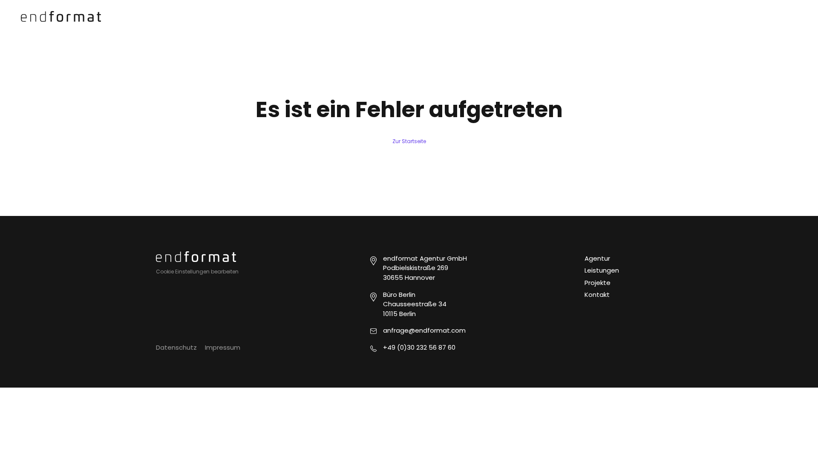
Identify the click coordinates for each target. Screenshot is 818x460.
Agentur (597, 258)
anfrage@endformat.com (424, 330)
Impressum (222, 347)
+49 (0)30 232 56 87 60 (419, 347)
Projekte (598, 282)
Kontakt (597, 294)
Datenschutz (176, 347)
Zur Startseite (409, 141)
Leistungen (602, 270)
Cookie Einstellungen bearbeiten (197, 271)
